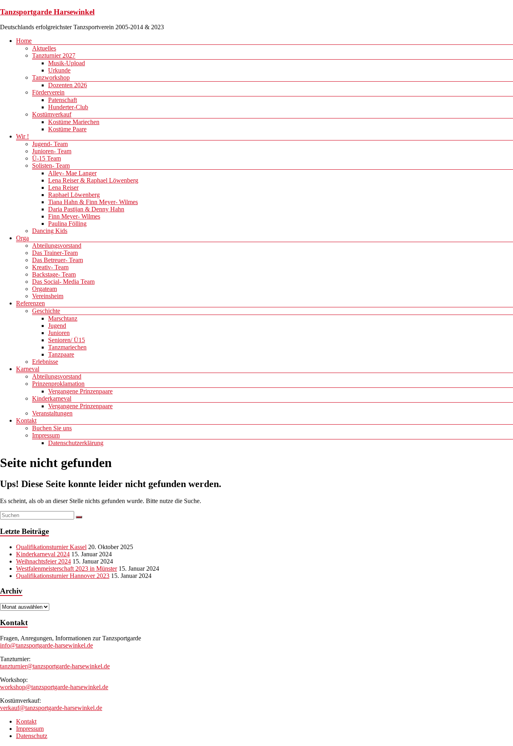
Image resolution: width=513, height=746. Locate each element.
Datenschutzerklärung (75, 442)
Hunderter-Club (68, 107)
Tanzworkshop (51, 77)
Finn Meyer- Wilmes (74, 216)
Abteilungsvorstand (56, 245)
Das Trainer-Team (55, 252)
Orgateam (44, 288)
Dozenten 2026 (67, 85)
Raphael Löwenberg (74, 194)
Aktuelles (44, 48)
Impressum (46, 435)
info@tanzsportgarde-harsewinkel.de (46, 645)
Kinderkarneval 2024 (43, 554)
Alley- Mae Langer (72, 173)
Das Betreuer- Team (57, 260)
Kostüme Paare (67, 129)
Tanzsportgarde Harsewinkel (47, 12)
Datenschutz (31, 735)
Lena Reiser (63, 187)
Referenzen (30, 303)
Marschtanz (62, 318)
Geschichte (46, 310)
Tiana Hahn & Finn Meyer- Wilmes (93, 202)
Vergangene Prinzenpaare (80, 391)
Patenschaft (62, 99)
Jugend (57, 325)
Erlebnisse (45, 361)
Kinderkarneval (51, 398)
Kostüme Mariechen (73, 121)
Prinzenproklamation (58, 383)
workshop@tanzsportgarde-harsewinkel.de (54, 687)
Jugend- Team (50, 143)
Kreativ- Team (50, 267)
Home (24, 40)
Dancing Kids (49, 230)
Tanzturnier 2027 (53, 55)
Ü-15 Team (46, 158)
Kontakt (26, 420)
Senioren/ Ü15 (66, 340)
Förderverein (48, 92)
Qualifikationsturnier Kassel (51, 546)
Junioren (59, 332)
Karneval (27, 368)
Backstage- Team (54, 274)
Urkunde (59, 70)
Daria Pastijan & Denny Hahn (86, 209)
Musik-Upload (66, 63)
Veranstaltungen (52, 413)
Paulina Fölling (67, 223)
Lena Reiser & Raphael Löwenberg (93, 180)
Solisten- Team (51, 165)
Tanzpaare (61, 354)
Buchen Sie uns (52, 428)
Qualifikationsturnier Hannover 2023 (62, 575)
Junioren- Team (51, 151)
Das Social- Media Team (63, 281)
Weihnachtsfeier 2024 (43, 561)
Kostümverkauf (51, 114)
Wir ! (22, 136)
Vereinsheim (47, 296)
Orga (22, 238)
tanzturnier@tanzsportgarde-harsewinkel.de (55, 666)
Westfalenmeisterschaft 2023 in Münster (66, 568)
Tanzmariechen (67, 347)
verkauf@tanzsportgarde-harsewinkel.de (51, 707)
